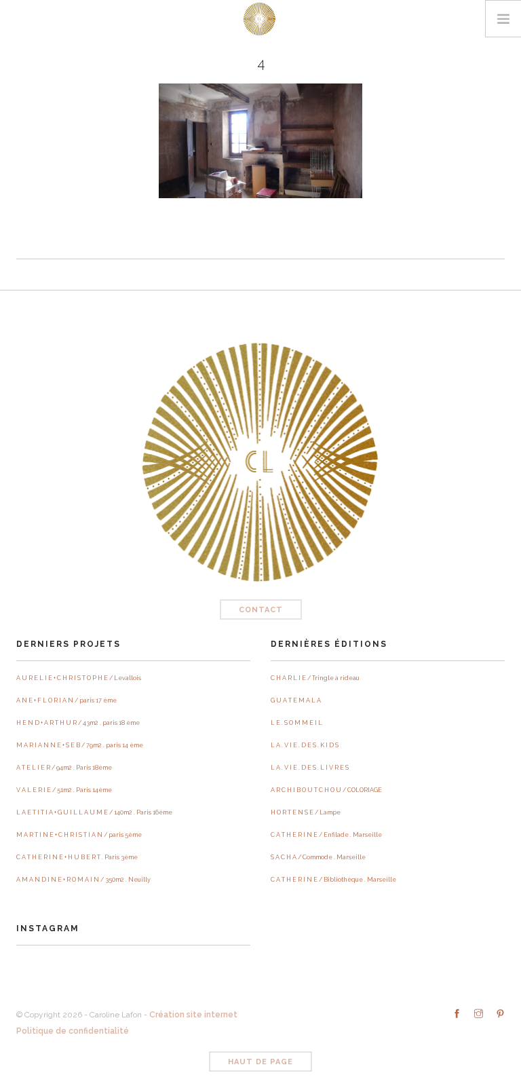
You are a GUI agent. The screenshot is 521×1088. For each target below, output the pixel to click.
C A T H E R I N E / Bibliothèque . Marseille (333, 879)
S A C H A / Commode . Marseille (318, 857)
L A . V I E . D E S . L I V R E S (310, 767)
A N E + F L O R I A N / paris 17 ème (66, 700)
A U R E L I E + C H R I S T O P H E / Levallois (78, 678)
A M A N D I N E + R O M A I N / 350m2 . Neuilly (83, 879)
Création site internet (193, 1014)
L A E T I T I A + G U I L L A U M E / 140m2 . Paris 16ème (94, 812)
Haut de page (260, 1061)
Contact (261, 609)
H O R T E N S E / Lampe (306, 812)
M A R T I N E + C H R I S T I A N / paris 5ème (79, 834)
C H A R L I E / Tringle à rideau (315, 678)
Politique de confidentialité (72, 1031)
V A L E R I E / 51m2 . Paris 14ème (64, 790)
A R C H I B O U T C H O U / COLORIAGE (326, 790)
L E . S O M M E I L (296, 722)
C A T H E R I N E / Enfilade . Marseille (326, 834)
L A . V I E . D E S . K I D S (305, 745)
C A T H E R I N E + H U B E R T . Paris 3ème (77, 857)
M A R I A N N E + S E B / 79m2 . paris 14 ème (79, 745)
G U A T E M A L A (296, 700)
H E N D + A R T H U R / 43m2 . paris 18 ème (78, 722)
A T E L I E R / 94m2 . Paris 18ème (64, 767)
